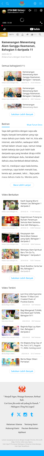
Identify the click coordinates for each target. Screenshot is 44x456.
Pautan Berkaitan (30, 428)
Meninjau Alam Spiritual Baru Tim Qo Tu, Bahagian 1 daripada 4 (31, 252)
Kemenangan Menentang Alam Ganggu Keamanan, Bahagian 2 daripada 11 (32, 92)
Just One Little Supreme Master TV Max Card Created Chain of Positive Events (31, 298)
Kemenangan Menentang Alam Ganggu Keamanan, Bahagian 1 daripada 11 (32, 76)
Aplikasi (22, 432)
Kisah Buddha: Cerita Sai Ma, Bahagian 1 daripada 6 (31, 269)
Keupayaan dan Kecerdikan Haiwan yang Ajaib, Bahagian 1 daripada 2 (30, 237)
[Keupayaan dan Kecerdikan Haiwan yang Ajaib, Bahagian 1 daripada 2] (10, 238)
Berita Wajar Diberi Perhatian (29, 360)
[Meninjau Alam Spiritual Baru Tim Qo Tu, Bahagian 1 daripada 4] (10, 254)
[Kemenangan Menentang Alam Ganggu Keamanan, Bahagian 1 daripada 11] (12, 76)
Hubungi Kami (12, 428)
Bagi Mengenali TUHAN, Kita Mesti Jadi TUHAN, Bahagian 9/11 (31, 313)
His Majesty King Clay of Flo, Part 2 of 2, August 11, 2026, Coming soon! (31, 345)
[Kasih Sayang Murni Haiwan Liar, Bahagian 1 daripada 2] (10, 205)
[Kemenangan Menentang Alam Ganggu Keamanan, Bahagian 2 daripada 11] (12, 92)
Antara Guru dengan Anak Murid (16, 57)
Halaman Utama (14, 424)
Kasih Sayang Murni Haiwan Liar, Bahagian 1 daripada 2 (31, 203)
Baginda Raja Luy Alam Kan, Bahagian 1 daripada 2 (30, 329)
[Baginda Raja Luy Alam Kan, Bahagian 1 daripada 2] (10, 331)
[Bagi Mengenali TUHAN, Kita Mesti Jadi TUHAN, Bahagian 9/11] (10, 314)
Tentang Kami (31, 424)
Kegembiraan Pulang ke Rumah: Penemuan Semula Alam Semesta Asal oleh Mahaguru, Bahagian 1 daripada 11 (31, 221)
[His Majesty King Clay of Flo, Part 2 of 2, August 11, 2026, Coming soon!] (10, 347)
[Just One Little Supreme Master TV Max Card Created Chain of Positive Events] (10, 298)
